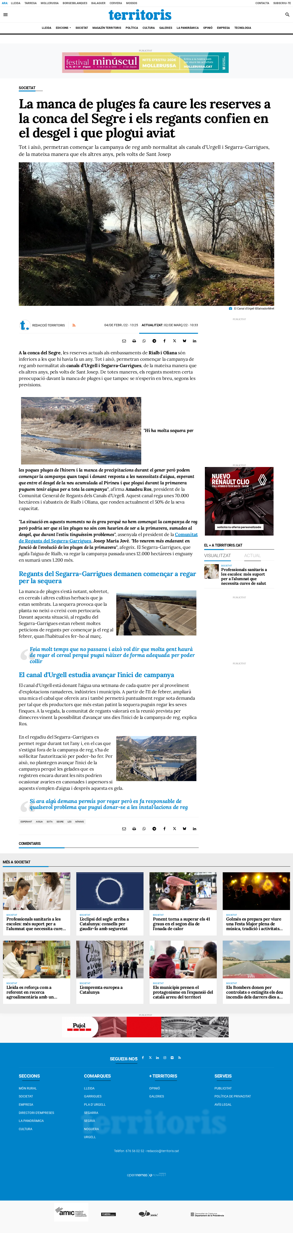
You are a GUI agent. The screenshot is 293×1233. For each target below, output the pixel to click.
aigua (39, 821)
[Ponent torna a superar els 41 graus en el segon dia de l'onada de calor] (183, 891)
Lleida (15, 3)
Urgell (90, 1137)
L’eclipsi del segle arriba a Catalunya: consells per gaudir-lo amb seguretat (104, 923)
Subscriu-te (282, 3)
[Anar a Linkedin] (157, 1057)
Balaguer (98, 3)
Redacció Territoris (48, 325)
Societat (27, 88)
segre (60, 821)
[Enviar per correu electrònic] (124, 341)
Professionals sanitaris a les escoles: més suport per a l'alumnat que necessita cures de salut (244, 576)
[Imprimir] (134, 341)
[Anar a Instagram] (164, 1057)
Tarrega (30, 3)
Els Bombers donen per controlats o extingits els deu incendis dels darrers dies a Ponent (254, 994)
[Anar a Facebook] (142, 1057)
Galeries (156, 1096)
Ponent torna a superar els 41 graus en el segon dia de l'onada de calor (181, 923)
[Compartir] (144, 341)
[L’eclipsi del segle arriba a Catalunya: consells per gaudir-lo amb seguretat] (110, 891)
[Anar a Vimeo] (172, 1057)
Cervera (116, 3)
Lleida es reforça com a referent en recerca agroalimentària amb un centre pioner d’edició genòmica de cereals (30, 997)
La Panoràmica (31, 1121)
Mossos (131, 3)
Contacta (262, 3)
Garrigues (92, 1096)
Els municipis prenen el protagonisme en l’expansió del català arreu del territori (183, 992)
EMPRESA (26, 1104)
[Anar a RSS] (179, 1057)
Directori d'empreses (36, 1113)
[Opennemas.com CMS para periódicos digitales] (146, 1175)
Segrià (89, 1121)
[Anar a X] (150, 1057)
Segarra (91, 1113)
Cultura (25, 1129)
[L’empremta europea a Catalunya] (110, 959)
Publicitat (223, 1088)
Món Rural (28, 1088)
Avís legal (223, 1104)
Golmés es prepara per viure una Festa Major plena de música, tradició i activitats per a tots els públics (253, 926)
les (69, 821)
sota (50, 821)
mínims (79, 821)
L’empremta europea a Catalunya (101, 990)
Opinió (154, 1088)
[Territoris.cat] (140, 14)
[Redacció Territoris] (24, 325)
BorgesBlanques (75, 3)
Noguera (91, 1129)
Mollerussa (50, 3)
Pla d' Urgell (95, 1104)
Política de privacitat (232, 1096)
